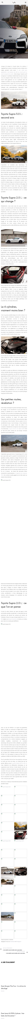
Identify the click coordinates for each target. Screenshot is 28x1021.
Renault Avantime (12, 619)
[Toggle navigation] (22, 2)
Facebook (12, 941)
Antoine (3, 47)
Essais (2, 56)
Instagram (18, 941)
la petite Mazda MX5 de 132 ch (19, 763)
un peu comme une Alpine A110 (16, 428)
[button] (2, 2)
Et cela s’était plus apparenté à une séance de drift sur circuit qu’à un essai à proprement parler (14, 72)
